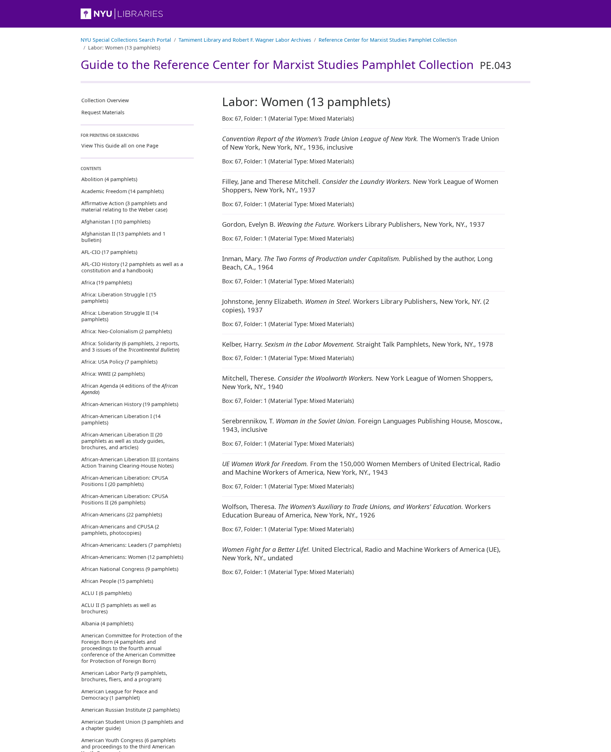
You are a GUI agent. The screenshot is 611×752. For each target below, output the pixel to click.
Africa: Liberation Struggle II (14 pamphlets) (119, 316)
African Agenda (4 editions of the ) (129, 388)
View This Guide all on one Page (119, 146)
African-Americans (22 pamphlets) (121, 514)
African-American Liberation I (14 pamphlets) (121, 419)
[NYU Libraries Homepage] (305, 13)
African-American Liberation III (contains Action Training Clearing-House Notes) (130, 462)
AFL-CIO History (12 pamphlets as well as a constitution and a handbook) (132, 267)
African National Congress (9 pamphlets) (129, 569)
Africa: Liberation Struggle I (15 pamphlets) (118, 297)
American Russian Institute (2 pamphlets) (130, 709)
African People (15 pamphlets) (117, 581)
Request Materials (102, 112)
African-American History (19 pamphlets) (129, 404)
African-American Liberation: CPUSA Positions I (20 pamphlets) (124, 480)
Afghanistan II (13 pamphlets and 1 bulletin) (123, 236)
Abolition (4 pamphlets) (109, 179)
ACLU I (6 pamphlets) (106, 593)
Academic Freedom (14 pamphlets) (122, 191)
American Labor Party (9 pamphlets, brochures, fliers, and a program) (124, 676)
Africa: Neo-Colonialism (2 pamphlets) (126, 331)
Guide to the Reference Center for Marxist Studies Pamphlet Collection (296, 64)
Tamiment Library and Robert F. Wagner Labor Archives (245, 39)
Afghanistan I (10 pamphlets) (115, 221)
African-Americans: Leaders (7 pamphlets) (131, 545)
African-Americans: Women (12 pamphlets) (132, 557)
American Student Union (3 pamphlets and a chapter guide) (132, 724)
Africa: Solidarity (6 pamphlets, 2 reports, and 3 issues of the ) (130, 346)
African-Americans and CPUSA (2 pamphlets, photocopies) (120, 529)
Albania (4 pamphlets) (107, 623)
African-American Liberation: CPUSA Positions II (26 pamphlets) (124, 499)
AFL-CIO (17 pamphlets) (109, 252)
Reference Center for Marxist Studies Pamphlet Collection (388, 39)
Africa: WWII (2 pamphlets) (113, 373)
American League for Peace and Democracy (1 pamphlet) (119, 694)
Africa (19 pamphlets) (106, 282)
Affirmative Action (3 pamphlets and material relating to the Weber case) (124, 206)
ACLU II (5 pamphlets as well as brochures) (118, 608)
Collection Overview (105, 100)
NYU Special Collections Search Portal (126, 39)
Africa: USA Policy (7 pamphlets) (119, 361)
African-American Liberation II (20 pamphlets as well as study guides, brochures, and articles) (123, 441)
